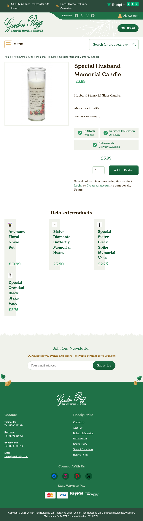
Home (7, 56)
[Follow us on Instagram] (87, 15)
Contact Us (78, 422)
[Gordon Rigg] (23, 24)
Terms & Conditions (83, 449)
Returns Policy (80, 455)
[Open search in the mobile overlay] (114, 44)
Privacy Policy (80, 438)
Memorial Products (46, 56)
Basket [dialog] (131, 28)
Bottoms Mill (11, 442)
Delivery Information (83, 433)
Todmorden (10, 422)
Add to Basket (124, 170)
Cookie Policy (80, 444)
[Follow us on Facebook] (76, 15)
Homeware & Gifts (23, 56)
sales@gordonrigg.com (16, 456)
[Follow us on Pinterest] (93, 15)
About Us (77, 428)
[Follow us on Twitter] (82, 15)
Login (78, 185)
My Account (131, 15)
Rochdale (9, 432)
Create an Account (99, 185)
